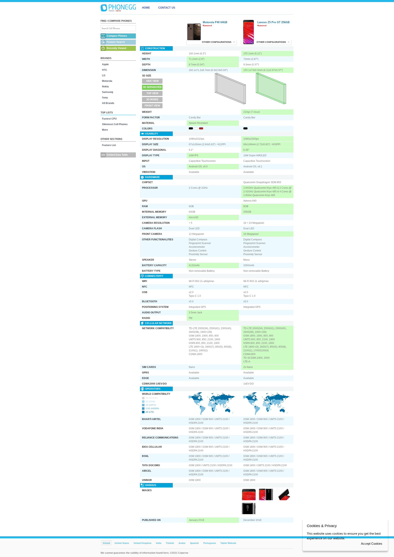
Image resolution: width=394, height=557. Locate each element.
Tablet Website (228, 543)
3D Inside (152, 99)
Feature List (109, 145)
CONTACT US (166, 7)
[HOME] (118, 7)
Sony (105, 97)
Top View (152, 93)
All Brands (108, 103)
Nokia (105, 86)
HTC (104, 69)
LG (103, 75)
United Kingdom (142, 543)
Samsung (107, 92)
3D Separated (152, 87)
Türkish (170, 543)
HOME (146, 7)
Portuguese (209, 543)
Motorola (107, 81)
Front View (152, 105)
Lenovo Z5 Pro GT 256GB (273, 22)
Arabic (182, 543)
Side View (152, 81)
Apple (105, 64)
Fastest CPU (109, 118)
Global (106, 543)
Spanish (194, 543)
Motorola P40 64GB (215, 22)
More (105, 129)
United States (122, 543)
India (158, 543)
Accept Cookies (371, 543)
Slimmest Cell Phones (115, 124)
